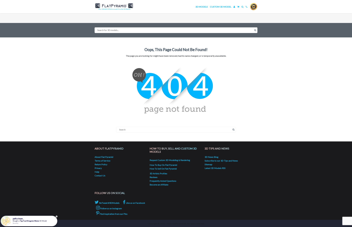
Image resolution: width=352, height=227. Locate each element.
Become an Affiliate (159, 184)
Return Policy (101, 164)
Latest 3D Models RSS (215, 168)
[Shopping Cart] (238, 6)
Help (97, 171)
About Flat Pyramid (104, 157)
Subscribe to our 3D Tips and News (221, 160)
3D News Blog (211, 157)
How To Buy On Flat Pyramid (163, 165)
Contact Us (100, 175)
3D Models (201, 6)
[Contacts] (247, 6)
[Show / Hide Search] (242, 6)
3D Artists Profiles (158, 173)
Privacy (98, 168)
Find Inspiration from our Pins (113, 214)
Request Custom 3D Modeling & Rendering (170, 160)
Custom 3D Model (220, 6)
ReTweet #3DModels (109, 203)
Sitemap (208, 164)
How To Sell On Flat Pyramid (163, 168)
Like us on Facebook (135, 203)
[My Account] (234, 6)
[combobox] (176, 30)
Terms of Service (102, 160)
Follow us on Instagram (111, 208)
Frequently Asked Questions (163, 181)
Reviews (153, 177)
